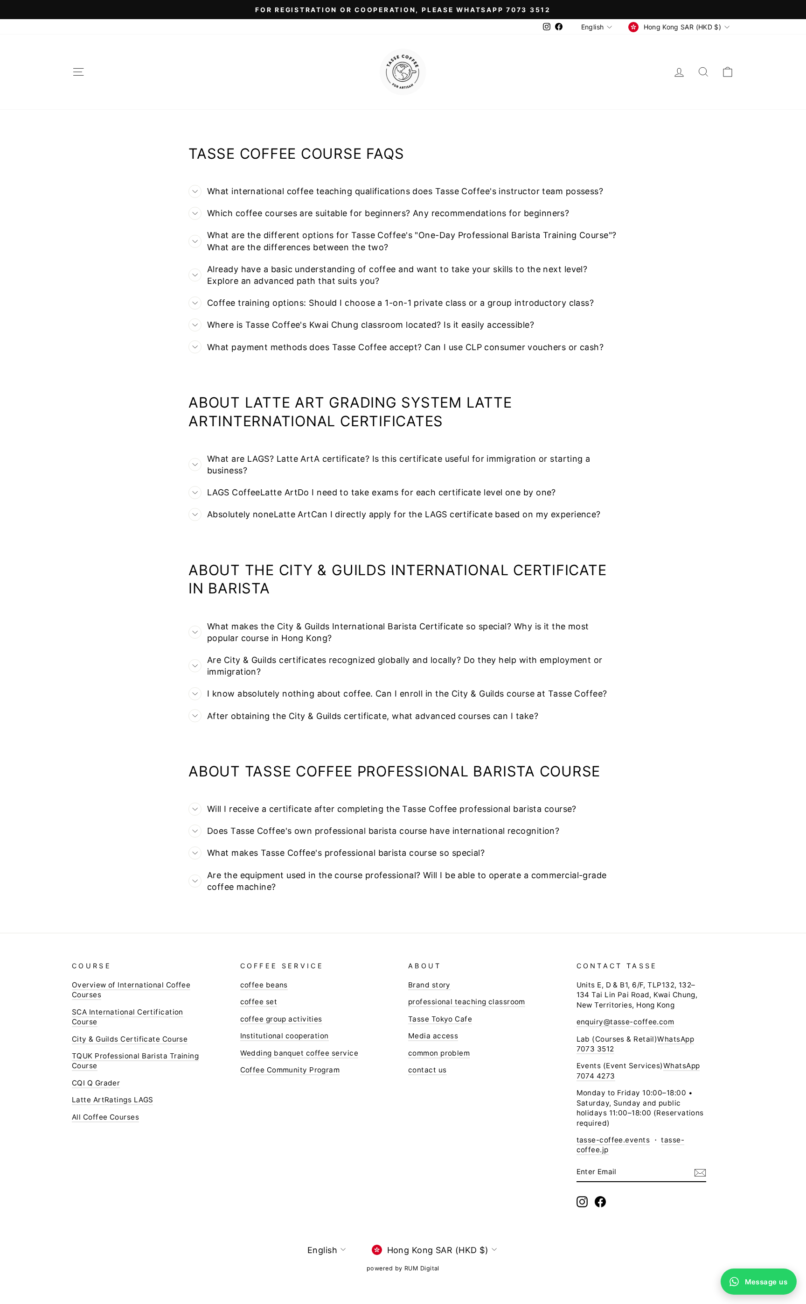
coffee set (259, 1001)
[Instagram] (582, 1201)
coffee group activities (281, 1019)
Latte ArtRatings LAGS (112, 1099)
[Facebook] (600, 1201)
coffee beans (264, 984)
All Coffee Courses (105, 1117)
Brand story (429, 984)
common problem (439, 1053)
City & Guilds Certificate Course (130, 1039)
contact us (427, 1069)
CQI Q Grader (96, 1082)
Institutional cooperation (284, 1035)
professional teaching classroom (466, 1001)
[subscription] (700, 1172)
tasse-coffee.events (613, 1139)
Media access (433, 1035)
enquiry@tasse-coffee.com (625, 1021)
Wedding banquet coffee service (299, 1053)
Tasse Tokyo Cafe (440, 1019)
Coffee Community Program (290, 1069)
